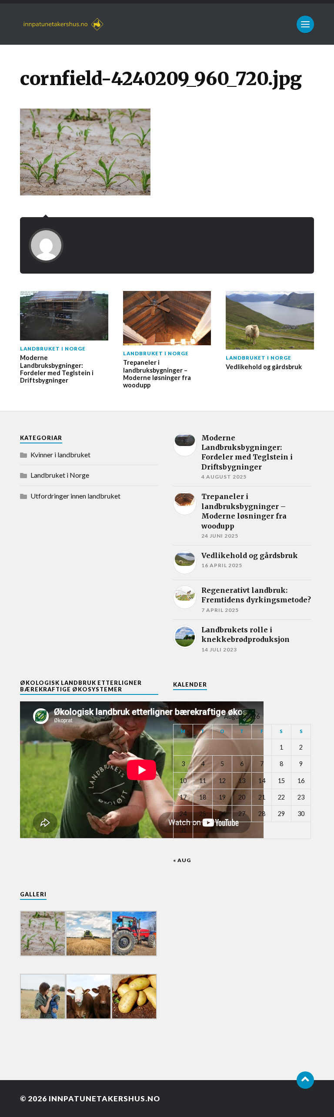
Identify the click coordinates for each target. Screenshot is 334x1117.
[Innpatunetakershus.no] (167, 24)
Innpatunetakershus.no (104, 1098)
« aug (182, 860)
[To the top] (305, 1080)
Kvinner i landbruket (60, 454)
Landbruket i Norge (59, 475)
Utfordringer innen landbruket (75, 496)
